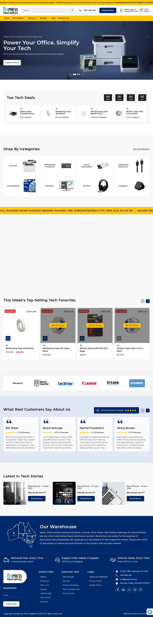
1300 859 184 (90, 10)
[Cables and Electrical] (131, 166)
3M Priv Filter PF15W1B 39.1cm (27, 112)
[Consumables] (21, 186)
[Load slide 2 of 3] (76, 74)
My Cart (66, 581)
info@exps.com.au (128, 579)
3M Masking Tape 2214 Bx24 (63, 112)
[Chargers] (131, 186)
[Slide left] (142, 229)
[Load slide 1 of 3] (73, 74)
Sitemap (44, 602)
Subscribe (11, 604)
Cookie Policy (95, 585)
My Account (68, 577)
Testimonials (46, 593)
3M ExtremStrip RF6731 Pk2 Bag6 (94, 349)
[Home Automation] (95, 166)
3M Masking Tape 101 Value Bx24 (56, 349)
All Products (18, 18)
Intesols (146, 614)
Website (127, 614)
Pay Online (45, 598)
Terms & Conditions (98, 577)
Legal (90, 571)
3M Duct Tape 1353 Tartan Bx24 (134, 112)
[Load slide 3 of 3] (79, 74)
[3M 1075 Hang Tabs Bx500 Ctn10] (83, 113)
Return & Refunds (71, 589)
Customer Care (70, 571)
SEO (136, 614)
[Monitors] (58, 186)
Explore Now (11, 58)
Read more (36, 498)
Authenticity (68, 593)
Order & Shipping (71, 585)
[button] (144, 10)
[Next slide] (83, 74)
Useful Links (46, 571)
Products (44, 581)
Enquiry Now (108, 10)
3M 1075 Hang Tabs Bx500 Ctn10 (99, 112)
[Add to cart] (45, 265)
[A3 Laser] (21, 166)
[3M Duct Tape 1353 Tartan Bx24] (119, 113)
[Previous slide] (70, 74)
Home (43, 577)
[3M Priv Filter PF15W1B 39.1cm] (13, 113)
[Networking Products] (58, 166)
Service (32, 18)
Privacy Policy (95, 581)
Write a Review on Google (112, 410)
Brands (43, 18)
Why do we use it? (37, 493)
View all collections (141, 149)
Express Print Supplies (27, 614)
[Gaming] (95, 186)
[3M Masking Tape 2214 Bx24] (48, 113)
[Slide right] (148, 229)
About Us (44, 585)
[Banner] (18, 383)
